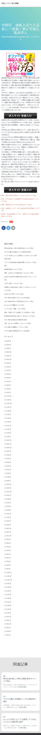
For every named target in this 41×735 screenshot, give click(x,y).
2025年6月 (7, 374)
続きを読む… (24, 687)
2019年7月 (7, 635)
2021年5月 (7, 554)
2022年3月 (7, 517)
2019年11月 (7, 620)
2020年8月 (7, 587)
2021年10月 (7, 536)
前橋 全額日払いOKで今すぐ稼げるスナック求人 (16, 205)
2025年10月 (8, 359)
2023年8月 (7, 455)
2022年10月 (8, 492)
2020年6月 (7, 594)
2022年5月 (7, 510)
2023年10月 (8, 447)
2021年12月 (7, 528)
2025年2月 (7, 389)
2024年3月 (7, 429)
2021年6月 (7, 550)
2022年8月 (7, 499)
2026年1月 (7, 348)
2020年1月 (7, 613)
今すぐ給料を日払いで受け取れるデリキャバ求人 (19, 301)
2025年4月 (7, 381)
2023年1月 (7, 480)
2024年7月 (7, 414)
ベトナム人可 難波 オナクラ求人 (15, 309)
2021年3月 (7, 561)
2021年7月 (7, 547)
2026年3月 (7, 341)
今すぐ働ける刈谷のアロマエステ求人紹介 (17, 298)
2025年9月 (7, 363)
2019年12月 (7, 616)
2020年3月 (7, 605)
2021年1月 (7, 569)
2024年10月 (8, 403)
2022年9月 (7, 495)
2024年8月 (7, 411)
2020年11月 (7, 576)
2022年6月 (7, 506)
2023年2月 (7, 477)
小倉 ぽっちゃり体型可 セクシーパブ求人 (17, 323)
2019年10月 (7, 624)
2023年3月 (7, 473)
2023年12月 (7, 440)
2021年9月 (7, 539)
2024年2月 (7, 433)
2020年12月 (8, 572)
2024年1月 (7, 436)
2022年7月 (7, 503)
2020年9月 (7, 583)
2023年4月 (7, 469)
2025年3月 (7, 385)
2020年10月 (8, 580)
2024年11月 (7, 400)
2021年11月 (7, 532)
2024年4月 (7, 425)
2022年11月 (7, 488)
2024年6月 (7, 418)
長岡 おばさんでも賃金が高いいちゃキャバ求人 (19, 273)
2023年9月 (7, 451)
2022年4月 (7, 514)
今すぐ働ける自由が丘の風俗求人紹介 (15, 320)
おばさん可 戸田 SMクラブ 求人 (14, 294)
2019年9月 (7, 627)
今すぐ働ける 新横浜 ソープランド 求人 (16, 327)
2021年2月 (7, 565)
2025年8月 (7, 367)
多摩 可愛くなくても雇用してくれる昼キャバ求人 (19, 312)
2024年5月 (7, 422)
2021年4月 (7, 558)
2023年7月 (7, 458)
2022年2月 (7, 521)
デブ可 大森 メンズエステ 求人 (13, 283)
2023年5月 (7, 466)
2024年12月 (8, 396)
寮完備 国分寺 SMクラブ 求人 (13, 269)
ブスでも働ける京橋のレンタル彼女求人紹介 (17, 252)
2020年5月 (7, 598)
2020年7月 (7, 591)
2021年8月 (7, 543)
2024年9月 (7, 407)
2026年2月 (7, 345)
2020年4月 (7, 602)
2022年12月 (7, 484)
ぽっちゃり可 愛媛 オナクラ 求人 (14, 305)
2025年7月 (7, 370)
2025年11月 (7, 356)
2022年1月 (7, 525)
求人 (11, 221)
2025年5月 (7, 378)
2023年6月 (7, 462)
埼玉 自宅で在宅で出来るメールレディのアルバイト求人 (18, 195)
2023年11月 (7, 444)
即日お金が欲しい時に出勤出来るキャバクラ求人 (19, 248)
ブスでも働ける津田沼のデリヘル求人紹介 (17, 331)
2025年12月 (7, 352)
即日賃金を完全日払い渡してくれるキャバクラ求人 (19, 316)
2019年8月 (7, 631)
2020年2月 (7, 609)
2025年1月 (7, 392)
